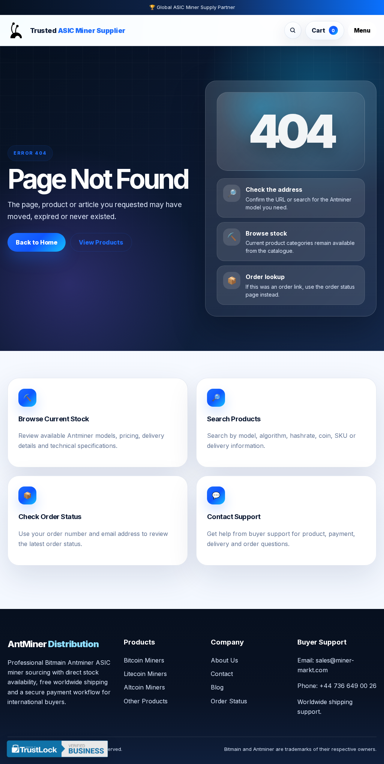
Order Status (229, 701)
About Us (224, 660)
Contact (222, 673)
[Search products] (293, 30)
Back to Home (36, 242)
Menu (362, 30)
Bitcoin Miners (144, 660)
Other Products (146, 701)
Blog (217, 687)
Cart (323, 30)
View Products (101, 242)
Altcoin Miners (144, 687)
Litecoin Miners (145, 673)
